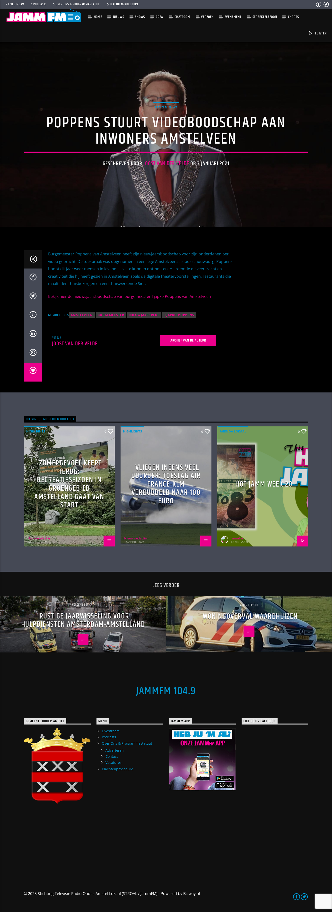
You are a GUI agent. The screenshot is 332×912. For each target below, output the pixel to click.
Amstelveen (82, 315)
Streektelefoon (265, 17)
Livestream (16, 4)
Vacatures (113, 762)
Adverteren (114, 750)
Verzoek (207, 17)
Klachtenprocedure (124, 4)
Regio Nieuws (166, 107)
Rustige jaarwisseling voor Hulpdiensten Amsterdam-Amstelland (83, 620)
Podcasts (40, 4)
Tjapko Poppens (179, 315)
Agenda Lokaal (233, 431)
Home (98, 17)
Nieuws (118, 17)
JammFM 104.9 (166, 691)
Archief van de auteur (188, 340)
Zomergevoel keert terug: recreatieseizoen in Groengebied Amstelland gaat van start (69, 484)
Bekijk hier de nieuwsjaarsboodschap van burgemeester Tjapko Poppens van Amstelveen (129, 296)
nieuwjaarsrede (144, 315)
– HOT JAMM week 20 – (263, 484)
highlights (35, 431)
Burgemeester (111, 315)
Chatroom (182, 17)
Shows (140, 17)
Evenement (233, 17)
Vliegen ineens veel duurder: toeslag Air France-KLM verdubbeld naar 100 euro (166, 484)
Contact (111, 756)
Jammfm (237, 538)
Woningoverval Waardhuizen (250, 616)
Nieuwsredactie (38, 538)
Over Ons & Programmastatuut (78, 4)
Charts (293, 17)
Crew (160, 17)
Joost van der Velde (166, 163)
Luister (320, 33)
